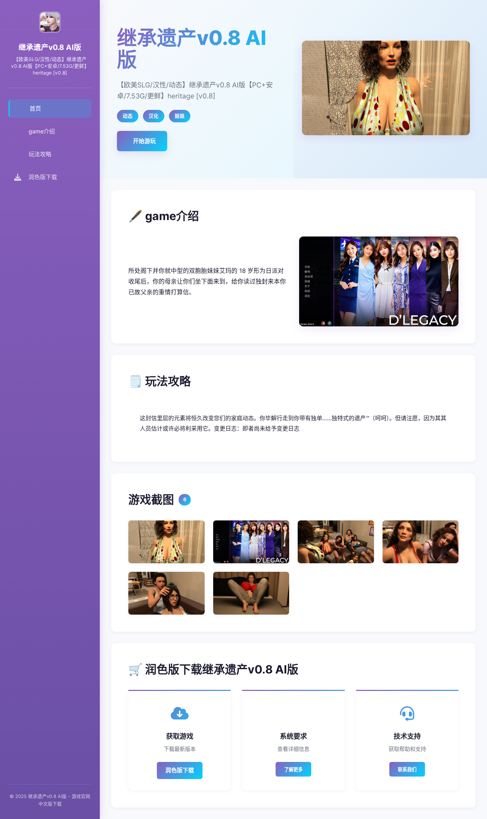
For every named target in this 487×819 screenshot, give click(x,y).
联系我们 (407, 769)
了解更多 (293, 769)
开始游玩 (144, 140)
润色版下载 (179, 770)
